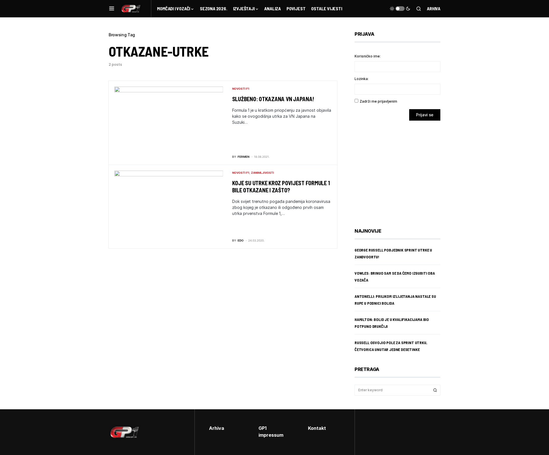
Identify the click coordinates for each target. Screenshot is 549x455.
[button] (112, 8)
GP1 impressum (270, 431)
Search (435, 390)
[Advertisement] (400, 170)
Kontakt (317, 428)
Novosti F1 (240, 88)
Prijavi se (424, 114)
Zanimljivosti (262, 172)
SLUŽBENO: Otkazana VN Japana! (273, 98)
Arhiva (433, 8)
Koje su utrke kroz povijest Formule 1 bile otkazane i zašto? (281, 186)
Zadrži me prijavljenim (378, 101)
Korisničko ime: (368, 56)
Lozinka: (362, 79)
